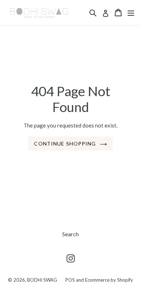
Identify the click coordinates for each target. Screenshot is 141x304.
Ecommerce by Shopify (109, 280)
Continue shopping (65, 143)
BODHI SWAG (42, 280)
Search (70, 234)
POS (70, 280)
